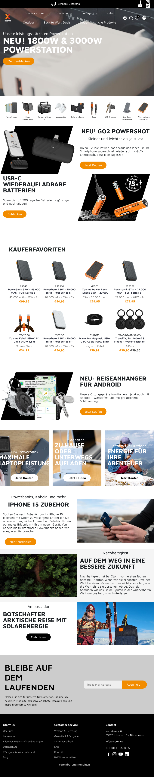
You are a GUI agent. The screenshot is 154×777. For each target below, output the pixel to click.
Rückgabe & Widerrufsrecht (19, 751)
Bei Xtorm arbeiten (65, 757)
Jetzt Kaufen (24, 478)
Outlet (84, 22)
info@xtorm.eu (114, 741)
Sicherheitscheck (64, 741)
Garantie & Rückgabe (66, 736)
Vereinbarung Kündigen (74, 764)
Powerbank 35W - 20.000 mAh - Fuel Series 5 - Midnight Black (59, 289)
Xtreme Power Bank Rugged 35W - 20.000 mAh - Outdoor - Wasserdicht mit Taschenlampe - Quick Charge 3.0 (94, 289)
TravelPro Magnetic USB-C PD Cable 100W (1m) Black (94, 338)
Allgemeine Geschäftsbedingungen (23, 741)
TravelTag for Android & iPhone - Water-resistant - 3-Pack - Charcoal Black (130, 338)
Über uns (8, 730)
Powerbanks (64, 13)
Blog (5, 757)
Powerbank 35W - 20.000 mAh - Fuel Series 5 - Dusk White (59, 338)
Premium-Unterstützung (68, 3)
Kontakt (58, 751)
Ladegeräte (89, 13)
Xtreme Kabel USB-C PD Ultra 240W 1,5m (24, 338)
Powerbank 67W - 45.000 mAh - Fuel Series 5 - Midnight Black (24, 289)
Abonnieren (134, 684)
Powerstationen (35, 13)
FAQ (56, 746)
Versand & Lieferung (65, 730)
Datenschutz (10, 746)
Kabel (110, 13)
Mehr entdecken (19, 61)
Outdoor (28, 22)
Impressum (9, 736)
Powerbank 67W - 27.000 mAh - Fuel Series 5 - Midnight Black (130, 289)
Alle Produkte (107, 22)
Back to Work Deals (57, 22)
